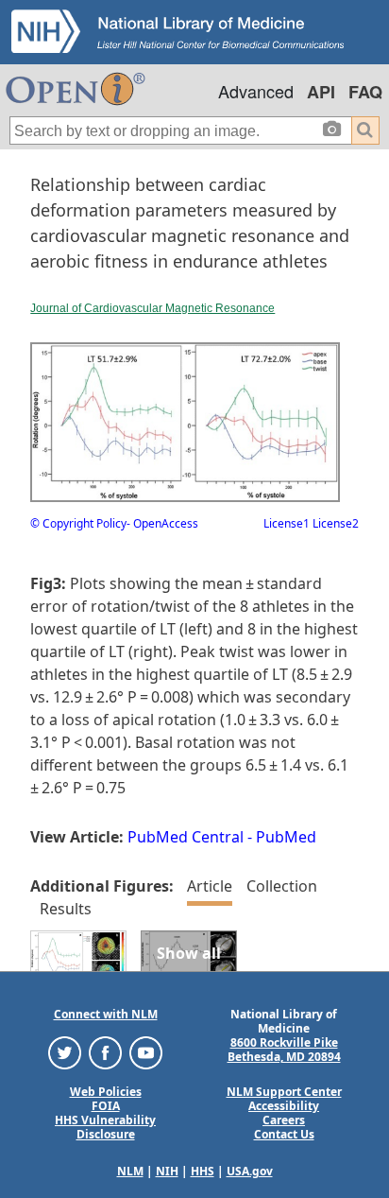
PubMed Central (185, 836)
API (321, 91)
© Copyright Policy (78, 523)
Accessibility (283, 1106)
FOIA (106, 1106)
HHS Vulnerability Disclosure (105, 1127)
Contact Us (284, 1134)
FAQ (365, 91)
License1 (286, 523)
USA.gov (250, 1171)
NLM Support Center (284, 1092)
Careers (283, 1120)
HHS (202, 1171)
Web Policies (106, 1092)
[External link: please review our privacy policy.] (64, 1052)
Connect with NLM (106, 1014)
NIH (167, 1171)
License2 (334, 523)
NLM (130, 1171)
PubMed (286, 836)
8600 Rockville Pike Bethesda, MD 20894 (284, 1049)
